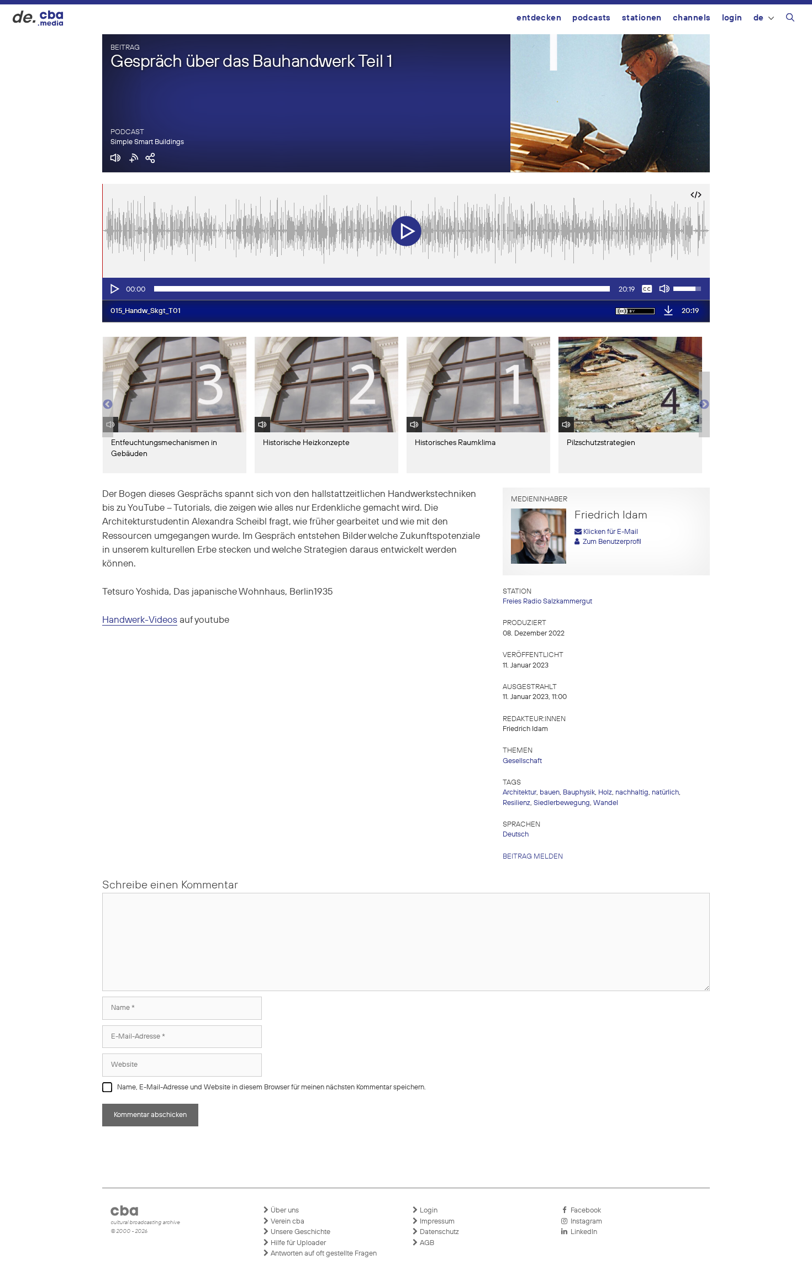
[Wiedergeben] (113, 288)
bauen (550, 792)
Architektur (519, 792)
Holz (605, 792)
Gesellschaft (522, 761)
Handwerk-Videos (139, 620)
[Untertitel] (646, 288)
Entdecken (538, 18)
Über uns (284, 1210)
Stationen (642, 18)
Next (704, 404)
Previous (107, 404)
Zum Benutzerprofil (610, 542)
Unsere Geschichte (299, 1232)
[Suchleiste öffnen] (790, 19)
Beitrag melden (533, 856)
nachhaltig (631, 792)
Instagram (584, 1221)
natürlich (665, 792)
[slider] (382, 289)
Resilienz (516, 803)
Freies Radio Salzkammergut (547, 601)
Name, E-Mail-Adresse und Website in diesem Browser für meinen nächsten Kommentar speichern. (271, 1087)
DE (758, 18)
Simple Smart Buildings (147, 142)
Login (732, 18)
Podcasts (591, 18)
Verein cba (286, 1221)
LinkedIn (582, 1232)
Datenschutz (438, 1232)
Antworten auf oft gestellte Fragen (323, 1253)
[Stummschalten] (664, 288)
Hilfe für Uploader (297, 1243)
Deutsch (516, 834)
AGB (426, 1243)
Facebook (584, 1210)
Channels (692, 18)
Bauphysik (579, 792)
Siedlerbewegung (562, 803)
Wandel (605, 803)
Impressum (436, 1221)
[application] (406, 289)
